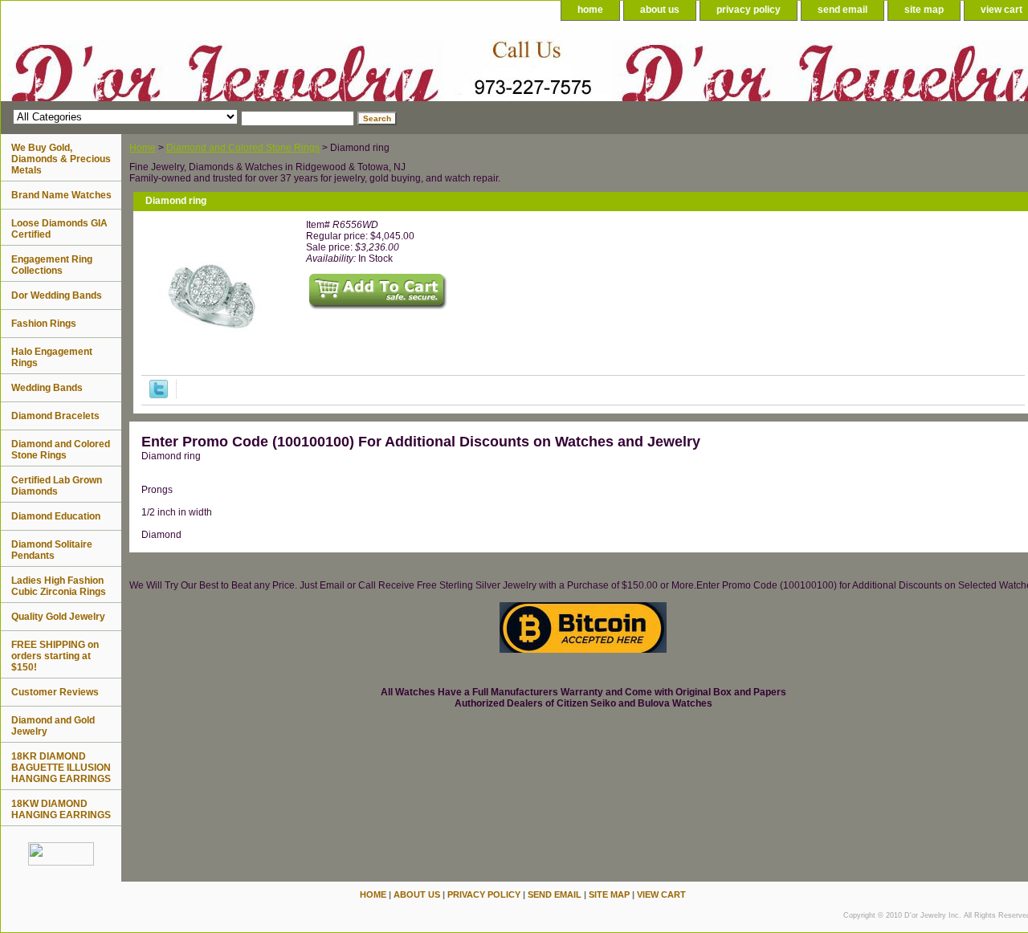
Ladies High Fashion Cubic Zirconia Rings (58, 586)
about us (659, 9)
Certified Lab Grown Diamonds (56, 486)
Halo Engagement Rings (51, 357)
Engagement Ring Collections (51, 265)
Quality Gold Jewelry (58, 616)
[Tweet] (158, 395)
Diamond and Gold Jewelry (53, 726)
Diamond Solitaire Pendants (51, 550)
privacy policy (748, 9)
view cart (661, 894)
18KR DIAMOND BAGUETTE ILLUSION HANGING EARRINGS (61, 767)
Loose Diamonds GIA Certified (59, 229)
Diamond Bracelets (55, 416)
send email (842, 9)
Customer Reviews (55, 692)
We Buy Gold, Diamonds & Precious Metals (61, 159)
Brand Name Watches (61, 195)
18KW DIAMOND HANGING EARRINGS (61, 809)
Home (142, 147)
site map (924, 9)
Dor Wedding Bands (56, 295)
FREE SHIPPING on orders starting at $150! (55, 656)
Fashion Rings (43, 323)
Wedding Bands (47, 387)
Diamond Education (55, 516)
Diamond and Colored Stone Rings (243, 147)
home (590, 9)
